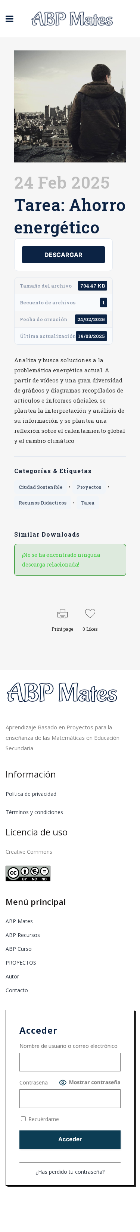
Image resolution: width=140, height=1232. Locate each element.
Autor (12, 976)
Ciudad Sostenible (40, 487)
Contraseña (33, 1082)
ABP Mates (19, 921)
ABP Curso (19, 948)
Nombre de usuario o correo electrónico (68, 1045)
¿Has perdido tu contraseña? (70, 1171)
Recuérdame (43, 1119)
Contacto (17, 990)
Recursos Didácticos (42, 503)
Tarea (87, 503)
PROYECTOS (21, 962)
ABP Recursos (23, 934)
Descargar (63, 254)
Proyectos (89, 487)
